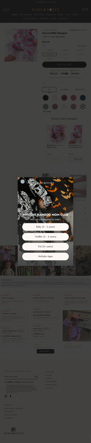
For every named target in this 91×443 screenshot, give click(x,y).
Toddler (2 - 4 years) (45, 236)
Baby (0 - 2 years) (45, 226)
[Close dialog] (22, 181)
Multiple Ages (45, 256)
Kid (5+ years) (45, 246)
